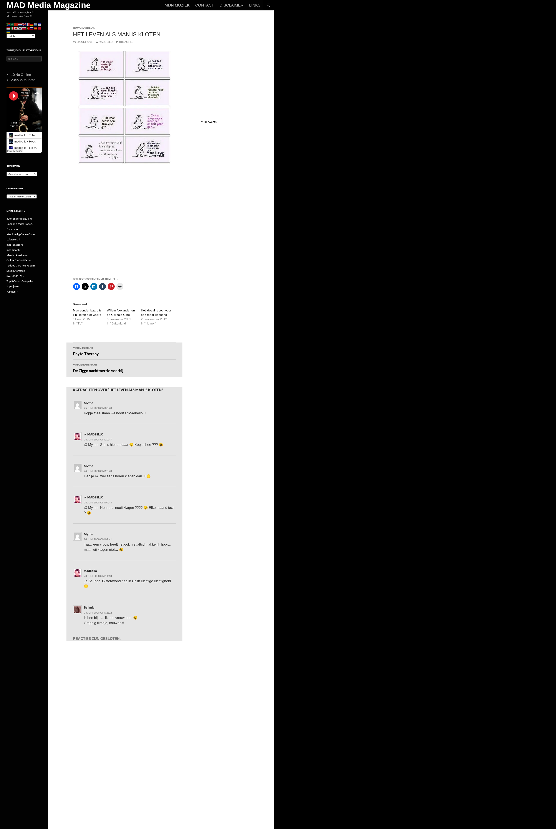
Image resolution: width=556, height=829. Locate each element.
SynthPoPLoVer (15, 276)
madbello (90, 571)
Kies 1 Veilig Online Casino (21, 234)
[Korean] (20, 28)
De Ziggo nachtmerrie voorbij (98, 368)
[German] (32, 24)
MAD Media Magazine (49, 5)
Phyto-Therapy (86, 351)
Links (254, 5)
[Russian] (32, 28)
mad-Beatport (15, 244)
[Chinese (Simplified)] (16, 24)
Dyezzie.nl (12, 229)
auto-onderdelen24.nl (19, 218)
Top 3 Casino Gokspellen (20, 281)
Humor (78, 27)
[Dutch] (20, 24)
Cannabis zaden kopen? (20, 223)
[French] (28, 24)
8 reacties (126, 41)
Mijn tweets (209, 122)
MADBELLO (106, 41)
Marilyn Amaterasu (17, 255)
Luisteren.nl (13, 239)
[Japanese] (16, 28)
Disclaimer (231, 5)
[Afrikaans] (8, 24)
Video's (89, 27)
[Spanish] (36, 28)
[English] (24, 24)
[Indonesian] (8, 28)
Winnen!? (12, 291)
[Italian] (12, 28)
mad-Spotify (13, 250)
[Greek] (36, 24)
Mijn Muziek (177, 5)
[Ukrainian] (8, 31)
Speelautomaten (16, 270)
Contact (204, 5)
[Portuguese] (28, 28)
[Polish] (24, 28)
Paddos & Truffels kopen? (21, 265)
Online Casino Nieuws (19, 260)
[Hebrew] (40, 24)
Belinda (89, 607)
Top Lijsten (13, 286)
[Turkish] (40, 28)
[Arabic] (12, 24)
